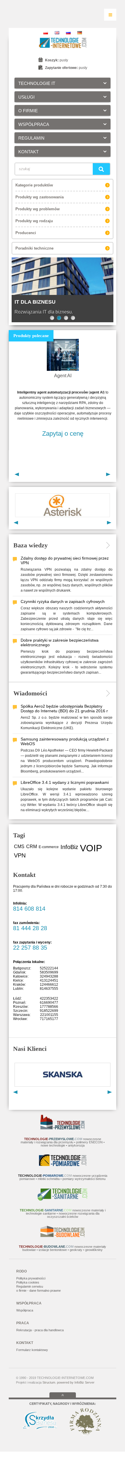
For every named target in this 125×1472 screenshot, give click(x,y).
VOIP (91, 848)
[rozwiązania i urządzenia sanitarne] (63, 1199)
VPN (20, 855)
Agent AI (63, 375)
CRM (31, 846)
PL (45, 33)
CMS (19, 846)
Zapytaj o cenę (62, 433)
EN (57, 33)
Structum (48, 1382)
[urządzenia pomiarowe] (62, 1165)
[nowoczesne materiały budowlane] (62, 1236)
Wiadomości (30, 693)
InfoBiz (69, 847)
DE (79, 33)
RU (68, 33)
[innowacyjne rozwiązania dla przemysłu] (62, 1128)
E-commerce (49, 847)
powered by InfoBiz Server (75, 1382)
